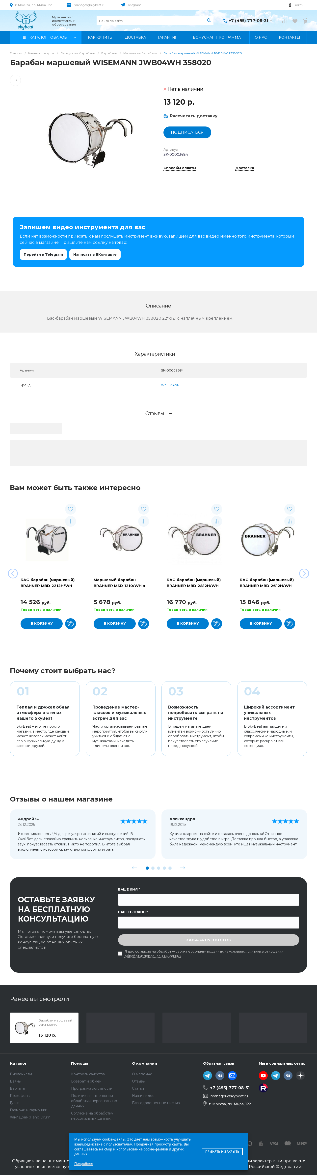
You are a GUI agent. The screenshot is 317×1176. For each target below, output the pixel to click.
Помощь (79, 1063)
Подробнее (83, 1163)
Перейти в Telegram (43, 254)
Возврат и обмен (86, 1081)
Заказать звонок (209, 939)
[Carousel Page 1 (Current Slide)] (147, 868)
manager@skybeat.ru (90, 5)
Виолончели (21, 1074)
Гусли (15, 1103)
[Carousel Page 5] (170, 868)
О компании (144, 1063)
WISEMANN (170, 385)
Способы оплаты (179, 168)
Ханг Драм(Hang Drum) (31, 1117)
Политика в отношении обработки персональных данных (94, 1100)
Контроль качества (88, 1074)
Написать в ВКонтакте (95, 254)
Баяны (15, 1081)
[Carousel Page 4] (164, 868)
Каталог (18, 1063)
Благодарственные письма (156, 1103)
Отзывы (138, 1081)
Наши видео (143, 1095)
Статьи (138, 1088)
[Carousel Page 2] (153, 868)
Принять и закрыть (222, 1151)
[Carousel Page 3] (158, 868)
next (182, 868)
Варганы (17, 1088)
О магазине (142, 1074)
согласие (143, 951)
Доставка (244, 168)
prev (134, 868)
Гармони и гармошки (28, 1110)
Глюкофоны (20, 1095)
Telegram (134, 5)
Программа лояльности (91, 1088)
